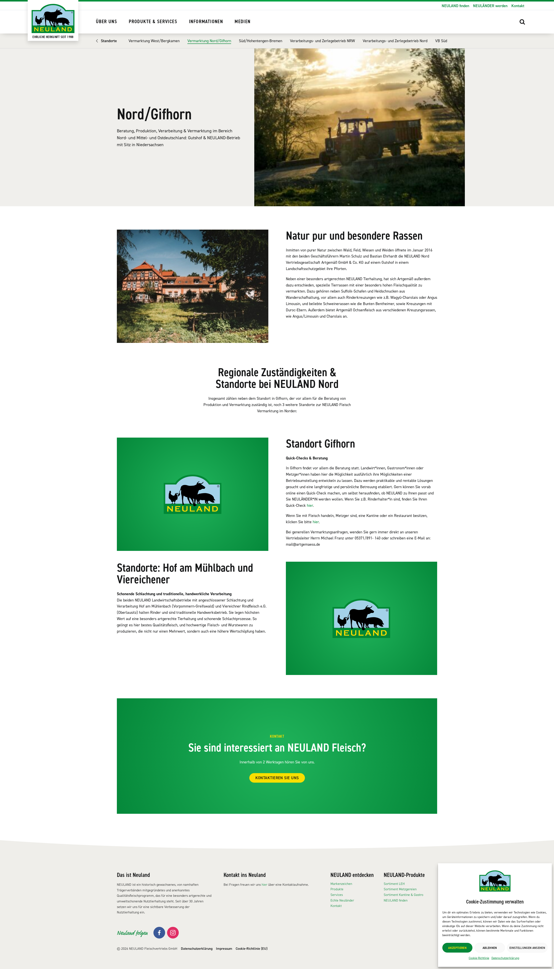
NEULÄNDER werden (490, 5)
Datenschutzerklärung (505, 958)
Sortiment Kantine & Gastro (403, 894)
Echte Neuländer (342, 900)
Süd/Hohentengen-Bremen (260, 40)
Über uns (106, 21)
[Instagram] (173, 933)
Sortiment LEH (394, 883)
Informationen (206, 21)
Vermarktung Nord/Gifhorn (209, 40)
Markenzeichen (341, 883)
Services (336, 894)
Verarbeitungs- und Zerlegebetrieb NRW (322, 40)
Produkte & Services (153, 21)
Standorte (109, 40)
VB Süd (441, 40)
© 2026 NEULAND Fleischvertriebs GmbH (147, 948)
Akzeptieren (457, 948)
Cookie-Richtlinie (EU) (251, 948)
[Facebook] (159, 933)
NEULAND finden (455, 5)
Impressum (224, 948)
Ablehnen (490, 948)
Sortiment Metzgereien (400, 889)
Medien (242, 21)
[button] (522, 22)
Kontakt (517, 5)
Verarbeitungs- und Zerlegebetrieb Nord (395, 40)
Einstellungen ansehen (527, 948)
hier (310, 505)
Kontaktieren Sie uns (277, 777)
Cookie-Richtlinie (479, 958)
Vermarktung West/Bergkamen (154, 40)
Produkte (336, 889)
